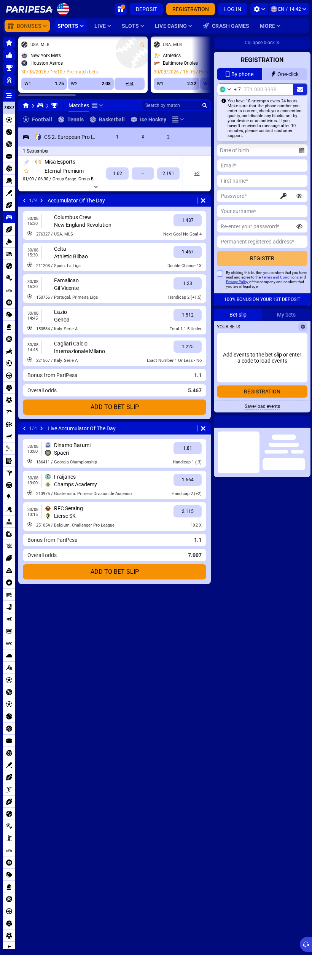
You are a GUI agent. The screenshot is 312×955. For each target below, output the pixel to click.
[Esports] (40, 105)
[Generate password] (283, 196)
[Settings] (259, 9)
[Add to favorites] (142, 44)
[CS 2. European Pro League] (54, 105)
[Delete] (203, 200)
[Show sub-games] (96, 186)
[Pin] (26, 162)
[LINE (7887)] (25, 105)
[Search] (204, 105)
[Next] (41, 200)
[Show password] (299, 196)
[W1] (117, 173)
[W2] (168, 173)
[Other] (97, 105)
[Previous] (24, 200)
